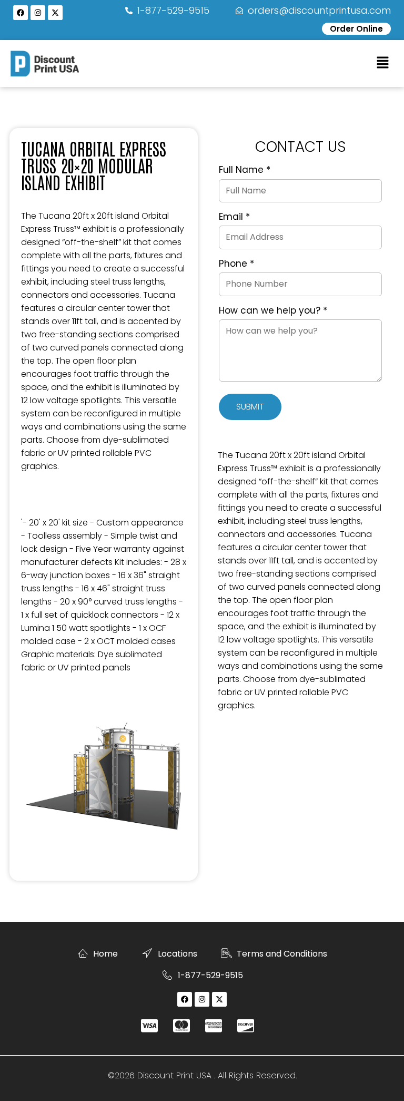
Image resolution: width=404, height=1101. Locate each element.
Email (234, 217)
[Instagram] (38, 12)
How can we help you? (273, 311)
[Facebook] (20, 12)
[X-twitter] (55, 12)
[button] (382, 63)
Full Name (244, 170)
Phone (236, 264)
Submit (250, 407)
